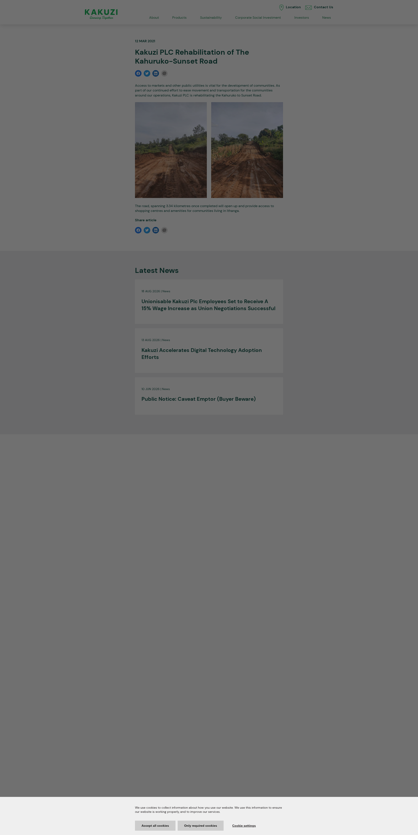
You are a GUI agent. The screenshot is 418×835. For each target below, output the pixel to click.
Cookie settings (244, 825)
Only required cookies (200, 825)
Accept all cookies (155, 825)
